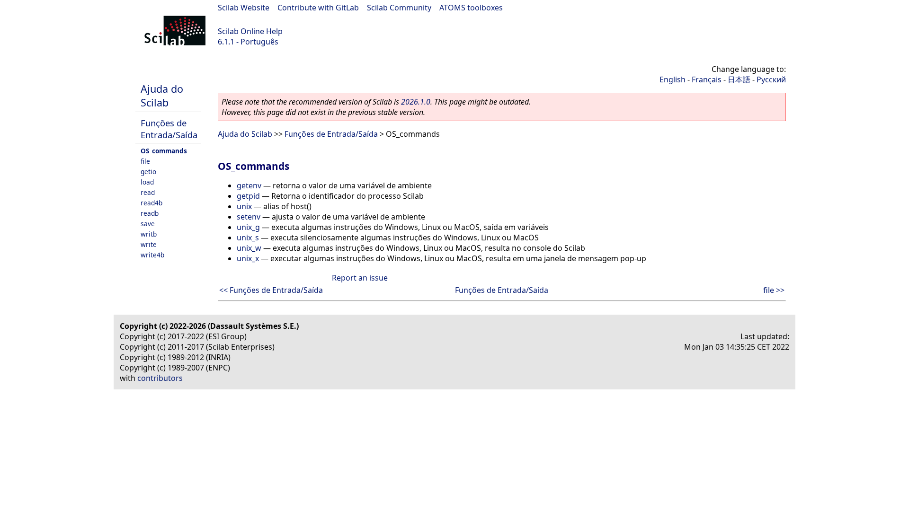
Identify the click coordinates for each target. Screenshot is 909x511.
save (148, 223)
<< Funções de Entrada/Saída (271, 290)
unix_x (248, 258)
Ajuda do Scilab (162, 95)
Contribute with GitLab (318, 7)
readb (150, 213)
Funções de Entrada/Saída (169, 129)
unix (244, 206)
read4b (151, 202)
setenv (248, 216)
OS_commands (164, 150)
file (145, 161)
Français (707, 79)
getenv (249, 185)
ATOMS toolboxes (471, 7)
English (672, 79)
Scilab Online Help (250, 31)
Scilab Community (399, 7)
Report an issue (360, 278)
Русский (771, 79)
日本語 (739, 79)
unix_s (248, 237)
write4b (152, 254)
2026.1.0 (415, 102)
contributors (160, 378)
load (147, 181)
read (148, 192)
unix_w (249, 248)
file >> (773, 290)
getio (148, 171)
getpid (248, 196)
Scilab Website (243, 7)
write (149, 244)
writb (149, 233)
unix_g (248, 227)
